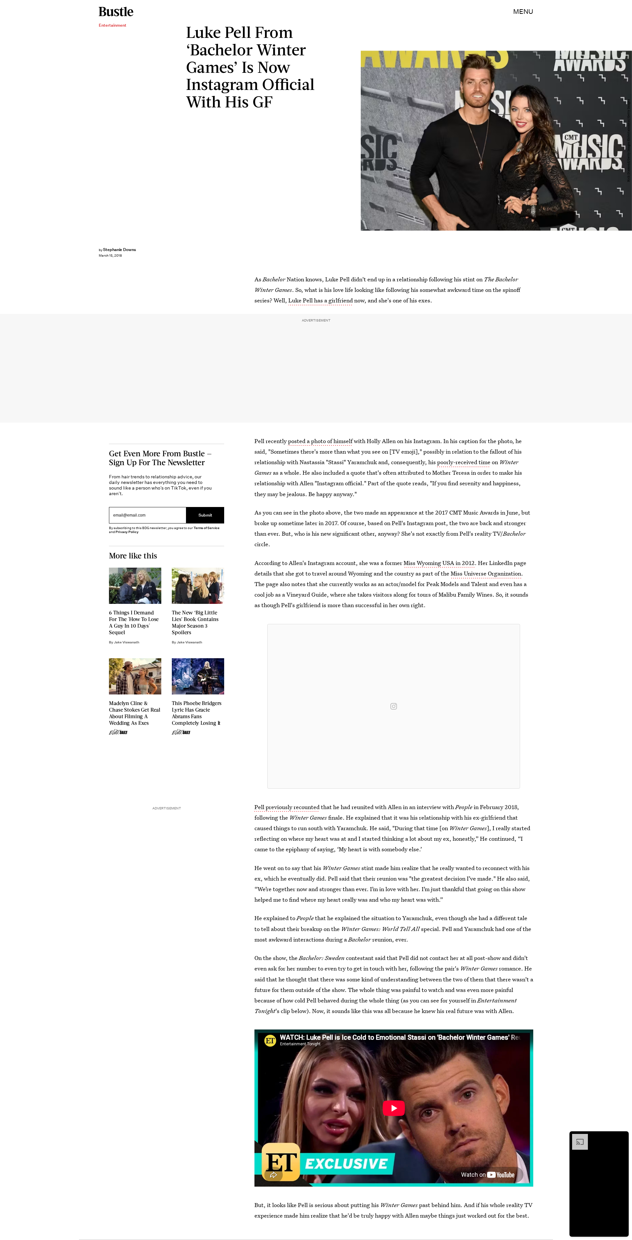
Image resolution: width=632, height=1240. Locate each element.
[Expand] (576, 1137)
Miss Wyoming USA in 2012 (439, 563)
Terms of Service (207, 528)
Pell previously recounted (287, 807)
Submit (205, 515)
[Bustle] (116, 11)
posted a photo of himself (320, 441)
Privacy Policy (127, 532)
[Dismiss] (621, 1137)
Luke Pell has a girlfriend (320, 300)
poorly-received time (463, 462)
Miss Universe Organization (486, 573)
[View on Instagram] (394, 706)
